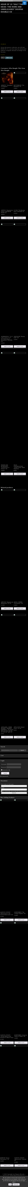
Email (2, 787)
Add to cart (9, 57)
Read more (16, 1184)
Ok (10, 1184)
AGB (11, 1175)
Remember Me (6, 770)
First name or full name (7, 784)
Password (3, 767)
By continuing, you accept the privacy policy (14, 791)
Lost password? (4, 776)
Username (3, 764)
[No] (26, 1181)
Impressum (6, 1175)
